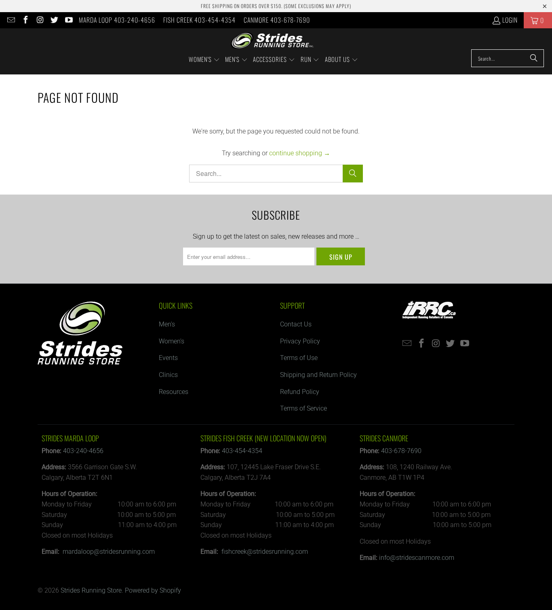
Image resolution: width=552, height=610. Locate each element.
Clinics (168, 375)
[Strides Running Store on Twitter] (54, 20)
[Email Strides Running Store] (10, 20)
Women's (171, 341)
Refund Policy (299, 392)
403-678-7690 (401, 451)
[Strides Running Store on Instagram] (39, 20)
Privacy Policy (300, 341)
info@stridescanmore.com (416, 557)
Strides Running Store (91, 590)
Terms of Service (303, 408)
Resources (173, 392)
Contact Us (296, 324)
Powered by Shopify (153, 590)
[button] (204, 59)
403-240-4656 (83, 451)
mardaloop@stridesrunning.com (109, 551)
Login (510, 20)
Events (168, 358)
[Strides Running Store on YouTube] (68, 20)
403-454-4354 (242, 451)
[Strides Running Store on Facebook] (25, 20)
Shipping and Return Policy (318, 375)
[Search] (534, 58)
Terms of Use (299, 358)
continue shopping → (299, 153)
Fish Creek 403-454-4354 (199, 20)
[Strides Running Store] (272, 40)
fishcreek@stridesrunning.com (264, 551)
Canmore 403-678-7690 (277, 20)
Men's (167, 324)
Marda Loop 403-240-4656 (117, 20)
